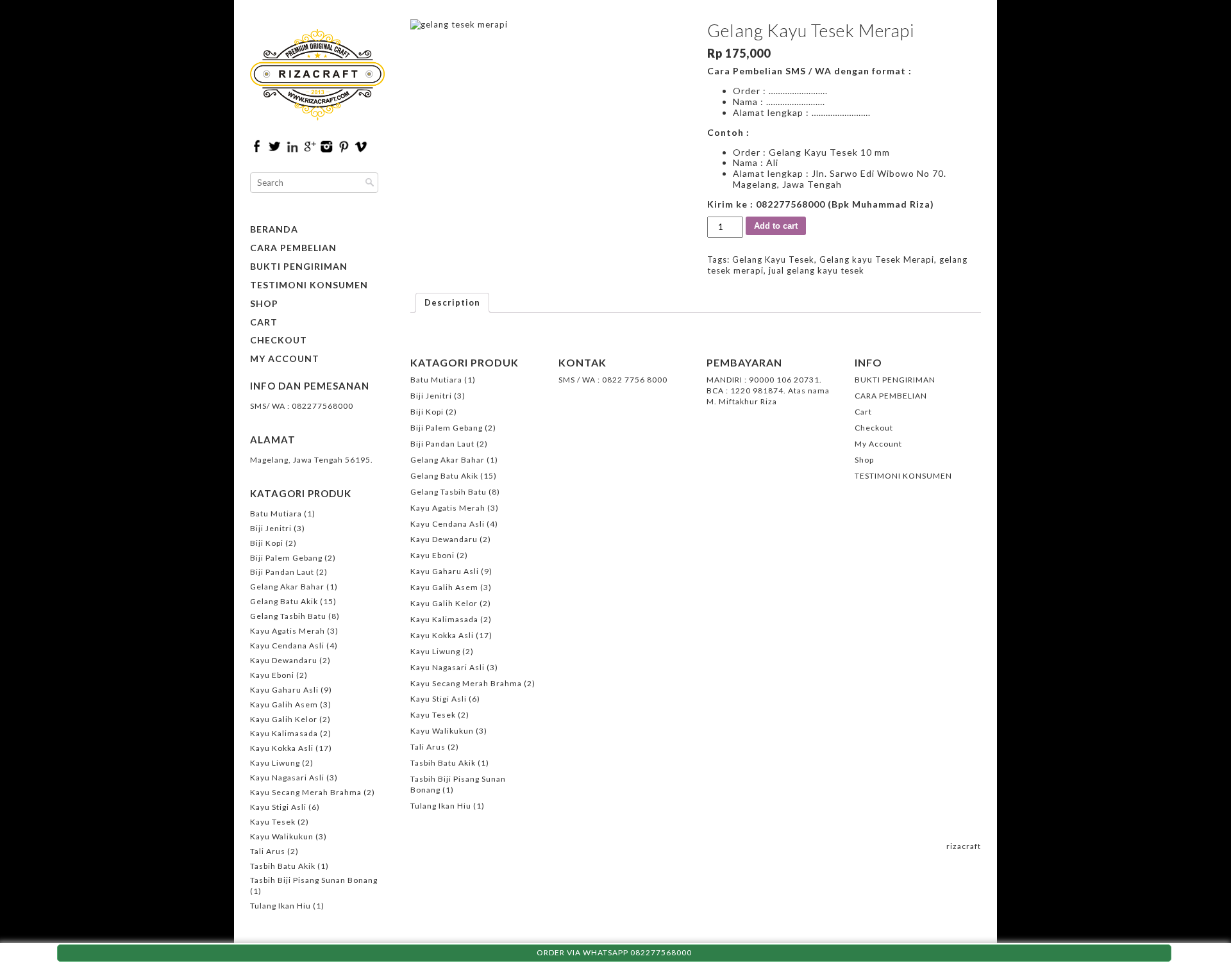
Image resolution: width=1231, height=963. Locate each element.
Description (452, 302)
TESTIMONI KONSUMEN (309, 285)
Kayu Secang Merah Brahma (306, 792)
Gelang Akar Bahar (287, 586)
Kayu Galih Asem (284, 704)
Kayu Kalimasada (284, 733)
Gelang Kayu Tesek (773, 259)
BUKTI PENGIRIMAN (299, 266)
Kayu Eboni (272, 675)
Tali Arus (267, 851)
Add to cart (776, 226)
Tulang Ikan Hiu (280, 905)
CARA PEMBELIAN (293, 248)
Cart (264, 322)
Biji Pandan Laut (282, 572)
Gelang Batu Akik (284, 601)
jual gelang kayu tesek (816, 270)
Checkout (278, 340)
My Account (284, 359)
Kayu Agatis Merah (287, 631)
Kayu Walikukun (282, 836)
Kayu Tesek (273, 822)
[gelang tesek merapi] (547, 110)
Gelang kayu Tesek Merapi (876, 259)
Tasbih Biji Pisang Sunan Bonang (314, 880)
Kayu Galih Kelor (283, 719)
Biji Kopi (266, 543)
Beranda (274, 229)
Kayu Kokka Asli (282, 748)
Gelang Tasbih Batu (288, 616)
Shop (264, 304)
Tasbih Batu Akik (282, 866)
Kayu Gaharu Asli (284, 690)
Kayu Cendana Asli (287, 645)
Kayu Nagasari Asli (287, 777)
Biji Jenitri (271, 528)
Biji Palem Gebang (286, 558)
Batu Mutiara (276, 513)
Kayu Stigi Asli (278, 807)
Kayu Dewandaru (283, 660)
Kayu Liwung (275, 763)
